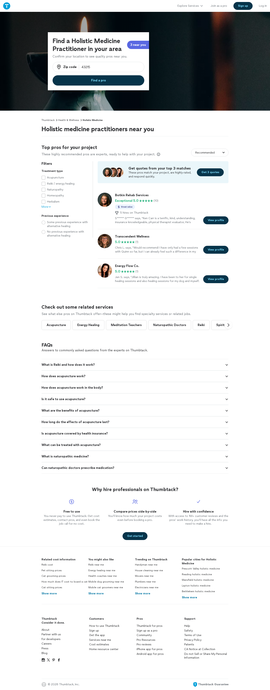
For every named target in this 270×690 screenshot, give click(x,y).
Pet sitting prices (52, 570)
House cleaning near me (149, 570)
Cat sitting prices (52, 587)
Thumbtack (48, 120)
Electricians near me (146, 587)
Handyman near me (146, 564)
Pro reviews (144, 644)
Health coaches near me (102, 576)
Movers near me (144, 576)
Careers (47, 643)
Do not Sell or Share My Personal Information (205, 656)
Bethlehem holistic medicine (198, 591)
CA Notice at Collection (199, 649)
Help (187, 626)
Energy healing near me (101, 570)
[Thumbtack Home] (6, 6)
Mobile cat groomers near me (105, 587)
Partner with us (51, 634)
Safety (188, 630)
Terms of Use (192, 635)
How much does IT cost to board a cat (65, 581)
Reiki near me (96, 564)
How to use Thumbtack (104, 626)
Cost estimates (99, 644)
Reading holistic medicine (197, 574)
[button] (228, 325)
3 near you (138, 45)
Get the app (97, 635)
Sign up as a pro (147, 630)
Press (45, 648)
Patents (189, 644)
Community (144, 635)
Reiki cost (47, 564)
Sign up (94, 630)
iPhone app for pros (149, 649)
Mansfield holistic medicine (198, 580)
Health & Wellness (68, 120)
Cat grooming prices (54, 576)
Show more (49, 593)
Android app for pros (150, 654)
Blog (44, 653)
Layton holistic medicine (196, 585)
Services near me (100, 640)
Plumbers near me (145, 581)
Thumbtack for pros (149, 626)
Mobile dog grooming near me (106, 581)
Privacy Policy (192, 640)
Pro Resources (146, 640)
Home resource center (103, 649)
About (45, 630)
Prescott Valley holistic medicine (201, 568)
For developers (51, 639)
